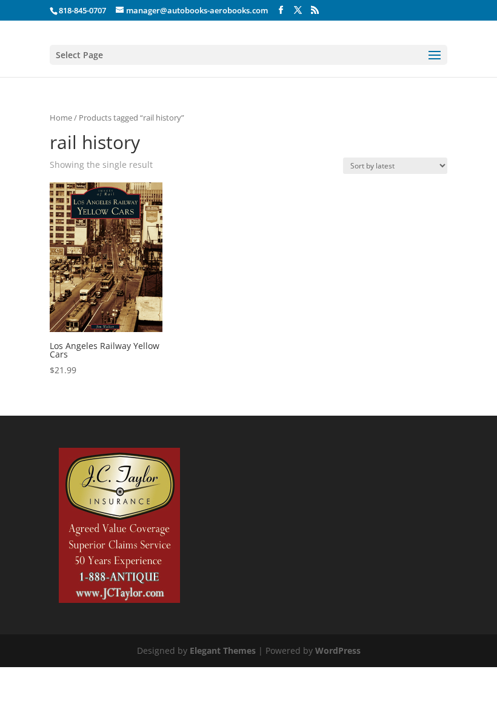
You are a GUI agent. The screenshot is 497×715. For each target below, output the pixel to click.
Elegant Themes (223, 650)
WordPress (338, 650)
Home (61, 117)
